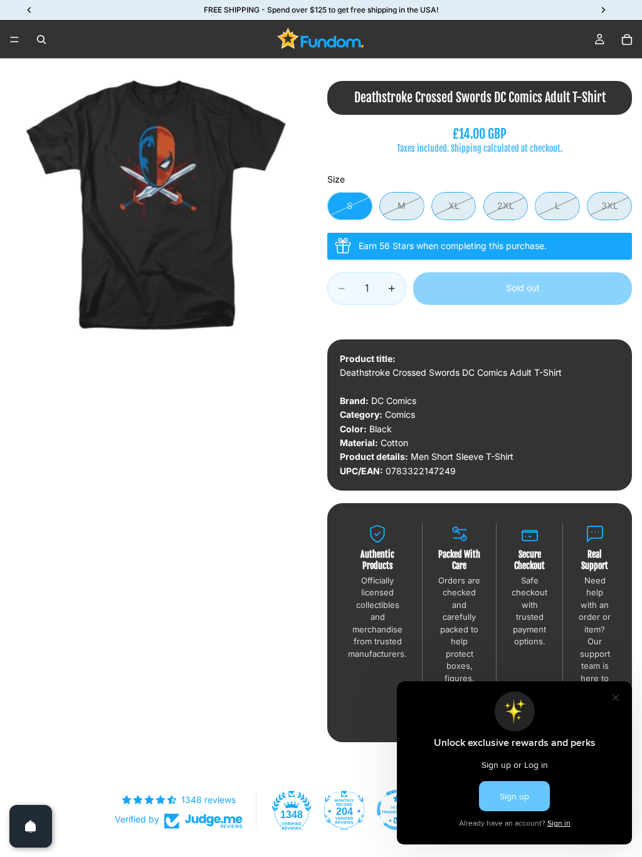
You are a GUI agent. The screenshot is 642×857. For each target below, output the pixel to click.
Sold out (523, 287)
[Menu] (14, 39)
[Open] (30, 826)
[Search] (41, 39)
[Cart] (627, 39)
